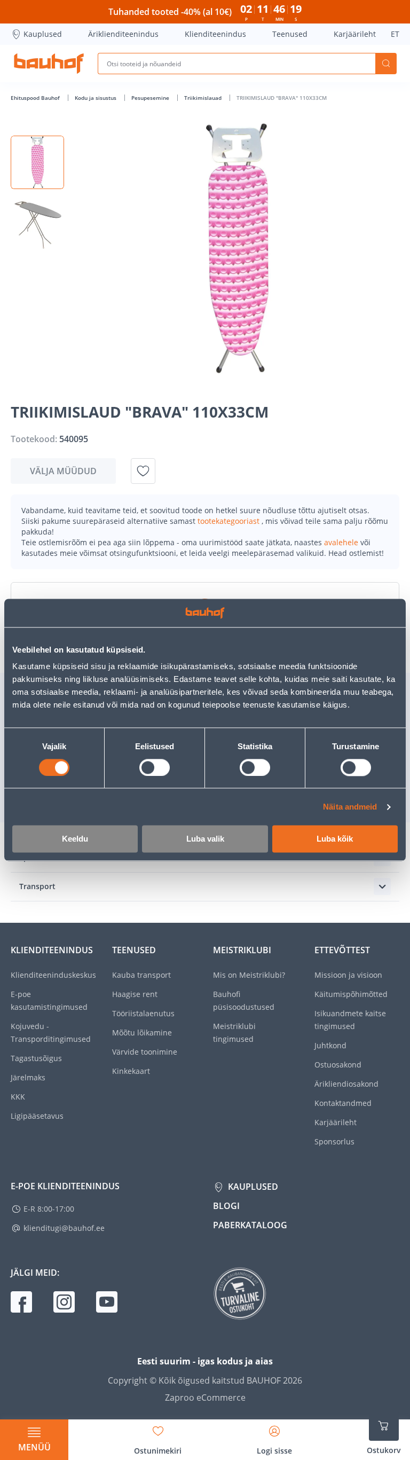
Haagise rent (134, 994)
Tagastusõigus (36, 1058)
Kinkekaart (131, 1071)
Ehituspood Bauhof (36, 97)
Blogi (226, 1206)
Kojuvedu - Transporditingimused (51, 1032)
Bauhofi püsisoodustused (243, 1000)
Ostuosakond (337, 1064)
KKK (18, 1097)
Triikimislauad (203, 97)
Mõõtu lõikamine (142, 1032)
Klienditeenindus (215, 34)
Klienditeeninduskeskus (53, 975)
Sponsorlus (334, 1141)
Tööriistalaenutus (143, 1013)
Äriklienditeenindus (123, 34)
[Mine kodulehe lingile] (48, 63)
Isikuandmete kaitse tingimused (350, 1019)
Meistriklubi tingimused (234, 1032)
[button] (37, 162)
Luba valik (205, 839)
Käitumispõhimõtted (351, 994)
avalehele (342, 542)
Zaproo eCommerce (205, 1397)
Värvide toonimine (144, 1052)
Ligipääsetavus (37, 1116)
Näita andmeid (350, 806)
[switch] (154, 767)
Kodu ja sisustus (96, 97)
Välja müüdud (63, 471)
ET (395, 34)
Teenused (290, 34)
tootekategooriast (230, 521)
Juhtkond (330, 1045)
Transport (37, 886)
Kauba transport (141, 975)
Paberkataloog (250, 1225)
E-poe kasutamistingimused (49, 1000)
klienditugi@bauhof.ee (64, 1228)
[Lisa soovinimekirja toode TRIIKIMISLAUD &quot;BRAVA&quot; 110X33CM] (143, 471)
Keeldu (75, 839)
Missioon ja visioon (348, 975)
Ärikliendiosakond (346, 1084)
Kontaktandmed (343, 1103)
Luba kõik (335, 839)
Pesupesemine (151, 97)
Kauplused (42, 34)
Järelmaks (28, 1077)
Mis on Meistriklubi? (249, 975)
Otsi (386, 63)
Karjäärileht (355, 34)
